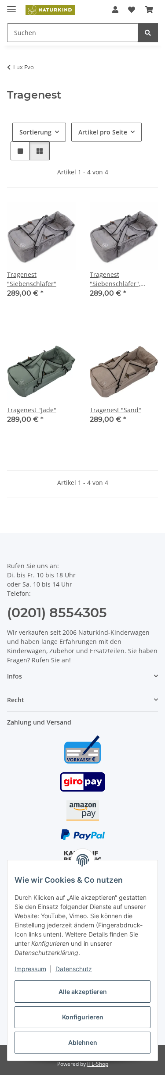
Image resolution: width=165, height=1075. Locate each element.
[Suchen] (148, 32)
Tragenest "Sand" (115, 410)
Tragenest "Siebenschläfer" (31, 279)
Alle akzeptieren (83, 991)
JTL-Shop (97, 1064)
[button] (115, 9)
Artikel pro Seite (102, 132)
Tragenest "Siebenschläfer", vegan (115, 279)
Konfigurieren (82, 1017)
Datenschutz (73, 968)
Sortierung (35, 132)
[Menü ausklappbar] (11, 5)
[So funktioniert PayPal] (83, 834)
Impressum (30, 968)
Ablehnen (82, 1042)
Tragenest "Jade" (31, 410)
